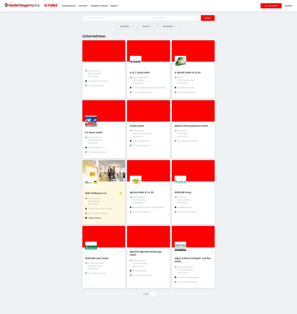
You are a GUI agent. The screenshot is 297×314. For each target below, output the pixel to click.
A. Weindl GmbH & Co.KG (188, 72)
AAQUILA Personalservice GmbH (191, 125)
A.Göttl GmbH (137, 125)
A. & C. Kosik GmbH (140, 72)
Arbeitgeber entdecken (99, 6)
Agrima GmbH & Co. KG (142, 192)
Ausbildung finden (69, 6)
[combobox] (116, 18)
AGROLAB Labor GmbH (97, 258)
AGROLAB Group (183, 192)
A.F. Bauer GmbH (93, 132)
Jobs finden (83, 6)
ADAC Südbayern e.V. (96, 193)
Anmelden (288, 6)
